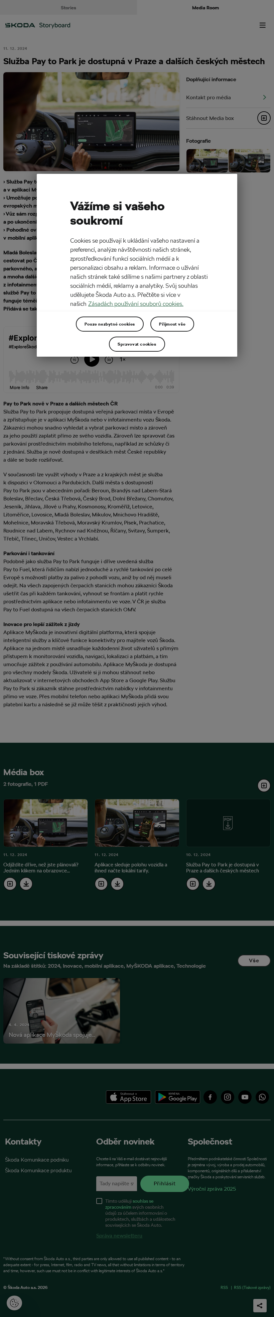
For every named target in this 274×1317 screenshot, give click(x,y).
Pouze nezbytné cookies (110, 324)
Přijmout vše (172, 324)
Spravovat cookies (137, 344)
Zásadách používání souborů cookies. (135, 303)
